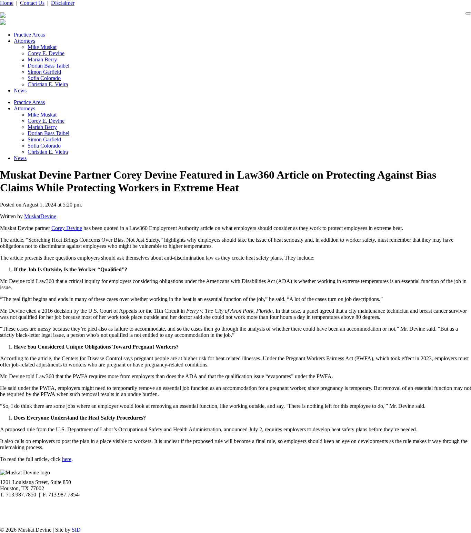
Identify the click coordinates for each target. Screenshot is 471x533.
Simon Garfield (44, 72)
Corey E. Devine (46, 53)
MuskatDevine (40, 216)
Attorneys (24, 41)
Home (6, 3)
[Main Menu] (468, 13)
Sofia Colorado (44, 78)
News (20, 90)
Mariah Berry (42, 59)
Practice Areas (29, 35)
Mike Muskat (42, 47)
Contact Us (32, 3)
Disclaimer (62, 3)
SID (76, 530)
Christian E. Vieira (48, 84)
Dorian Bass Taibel (48, 66)
